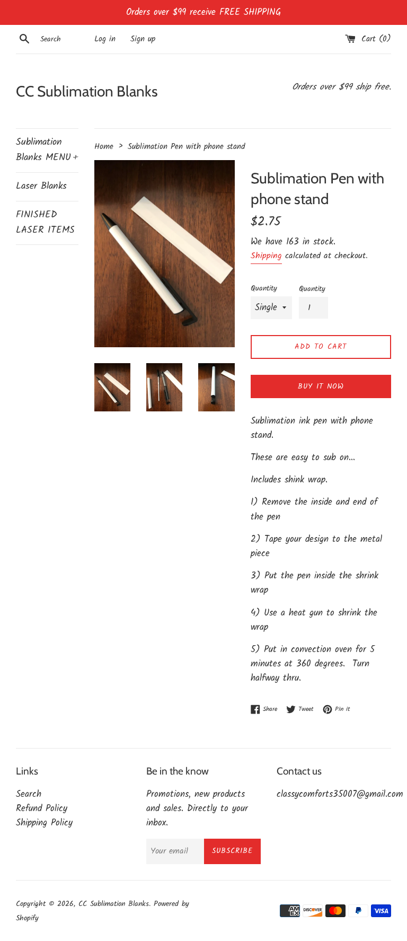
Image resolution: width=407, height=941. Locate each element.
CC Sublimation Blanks (87, 91)
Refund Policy (41, 809)
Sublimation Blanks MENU (47, 150)
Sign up (142, 39)
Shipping (266, 255)
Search (28, 794)
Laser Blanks (41, 186)
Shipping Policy (44, 823)
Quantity (264, 288)
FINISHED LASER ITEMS (45, 222)
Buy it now (321, 386)
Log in (105, 39)
